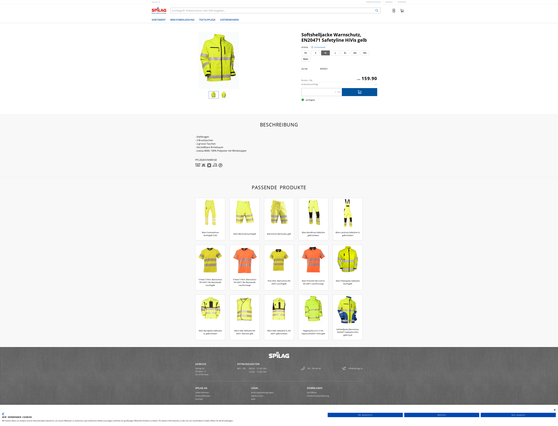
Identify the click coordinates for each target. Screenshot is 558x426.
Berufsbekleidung (182, 19)
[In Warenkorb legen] (359, 92)
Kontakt (389, 2)
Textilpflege (207, 19)
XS (305, 52)
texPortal (402, 2)
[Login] (393, 11)
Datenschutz (257, 395)
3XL (365, 52)
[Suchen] (377, 10)
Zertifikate (312, 392)
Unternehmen (229, 19)
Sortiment (159, 19)
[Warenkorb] (402, 11)
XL (345, 52)
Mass (305, 59)
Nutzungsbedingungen (262, 392)
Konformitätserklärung (318, 395)
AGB (253, 399)
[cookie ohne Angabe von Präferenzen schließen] (554, 410)
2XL (355, 52)
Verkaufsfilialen (373, 2)
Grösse (304, 47)
